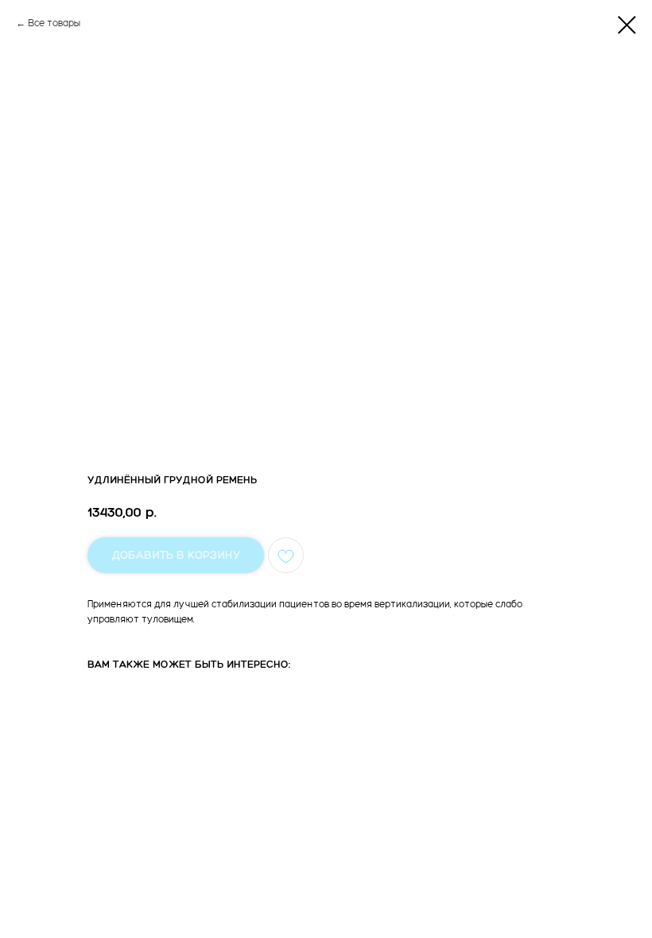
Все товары (54, 23)
